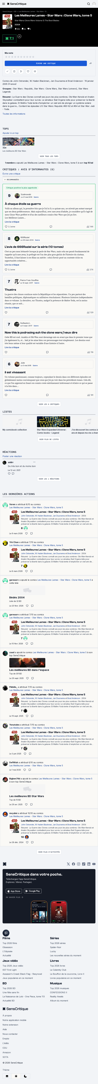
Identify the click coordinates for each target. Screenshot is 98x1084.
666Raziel (25, 237)
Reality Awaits (56, 996)
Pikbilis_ (13, 687)
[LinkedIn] (88, 865)
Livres (54, 961)
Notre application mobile (14, 1020)
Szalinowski (26, 194)
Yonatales (14, 724)
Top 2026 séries (58, 943)
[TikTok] (83, 865)
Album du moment (59, 1000)
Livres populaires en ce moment (65, 978)
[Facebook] (73, 865)
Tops (6, 128)
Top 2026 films (10, 943)
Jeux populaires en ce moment (18, 978)
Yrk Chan (14, 542)
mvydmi (13, 813)
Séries (54, 938)
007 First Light (9, 970)
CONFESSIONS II (58, 992)
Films (6, 938)
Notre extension (10, 1024)
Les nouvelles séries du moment (65, 955)
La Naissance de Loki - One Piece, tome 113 (24, 996)
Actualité (7, 955)
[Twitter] (68, 865)
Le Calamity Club (58, 970)
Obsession (8, 947)
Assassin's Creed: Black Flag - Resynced (22, 974)
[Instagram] (78, 865)
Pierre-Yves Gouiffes (29, 280)
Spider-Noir (55, 947)
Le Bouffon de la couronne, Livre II (67, 974)
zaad (11, 652)
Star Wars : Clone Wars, (46, 88)
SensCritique (7, 11)
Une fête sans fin (11, 992)
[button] (94, 4)
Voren (12, 504)
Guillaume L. (25, 323)
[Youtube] (93, 865)
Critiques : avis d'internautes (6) (29, 169)
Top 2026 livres (57, 965)
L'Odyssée (7, 951)
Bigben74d (14, 778)
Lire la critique (12, 221)
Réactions (9, 451)
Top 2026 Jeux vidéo (13, 965)
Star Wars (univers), (68, 88)
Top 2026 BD (9, 988)
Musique (56, 983)
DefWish (13, 762)
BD (15, 11)
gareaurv (14, 580)
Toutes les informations (14, 113)
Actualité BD (9, 1000)
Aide (5, 1029)
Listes (7, 411)
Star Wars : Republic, (23, 88)
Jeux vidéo (10, 961)
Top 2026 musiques (59, 988)
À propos (7, 1015)
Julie (23, 363)
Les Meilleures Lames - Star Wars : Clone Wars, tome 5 (33, 11)
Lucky (53, 951)
